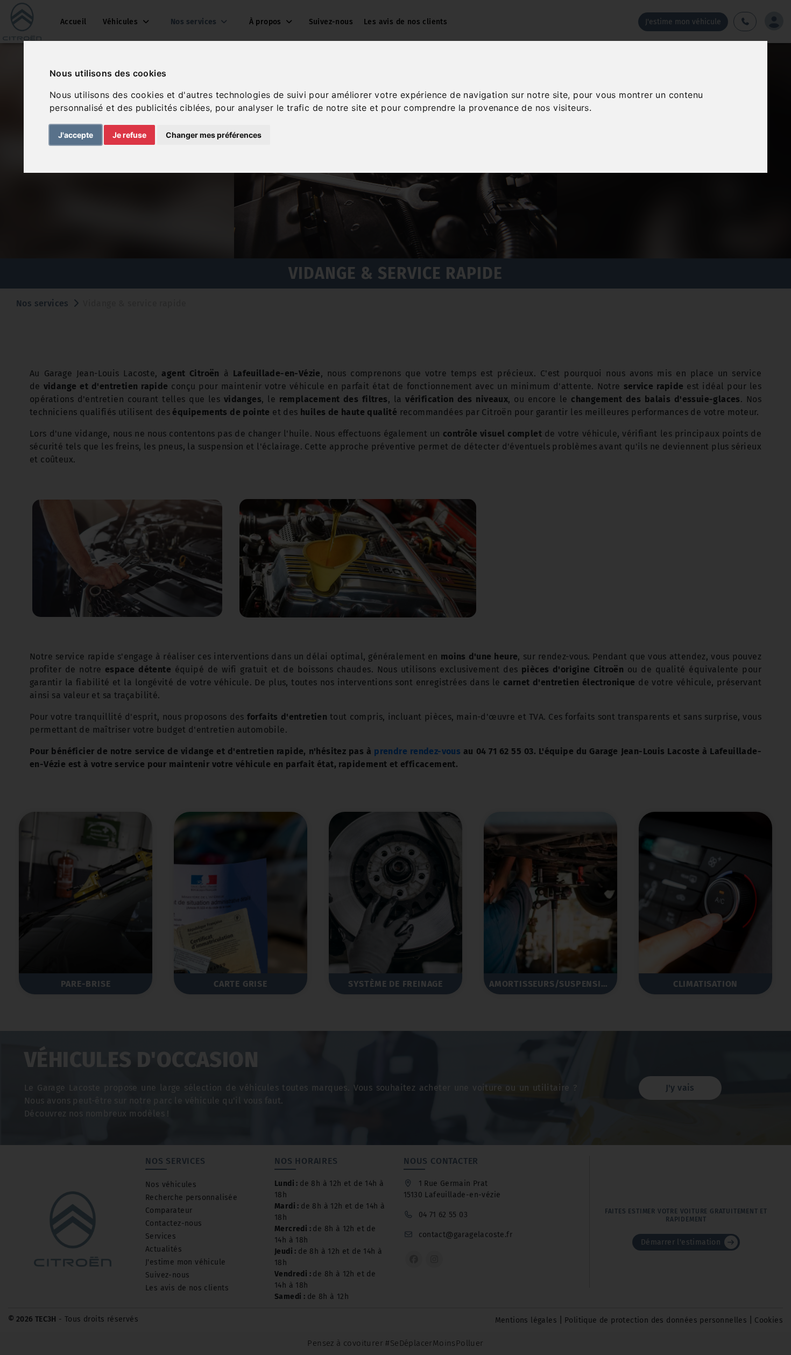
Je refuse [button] (129, 134)
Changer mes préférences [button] (214, 134)
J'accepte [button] (75, 134)
